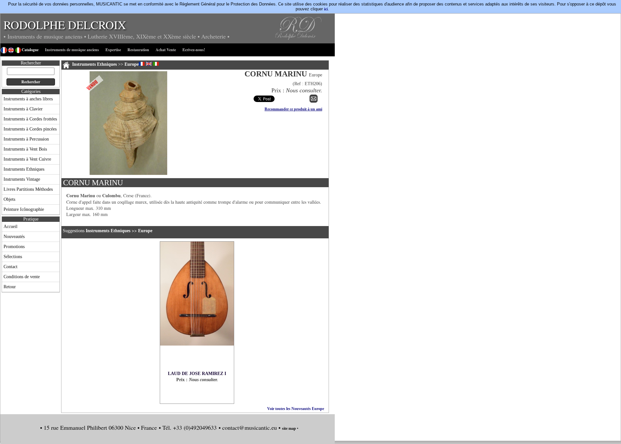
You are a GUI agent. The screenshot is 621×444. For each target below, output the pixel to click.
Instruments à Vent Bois (25, 149)
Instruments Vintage (22, 179)
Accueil (10, 226)
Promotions (14, 246)
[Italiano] (156, 64)
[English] (149, 64)
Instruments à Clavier (23, 109)
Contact (10, 266)
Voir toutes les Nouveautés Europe (295, 408)
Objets (9, 199)
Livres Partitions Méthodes (28, 189)
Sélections (13, 256)
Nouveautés (14, 236)
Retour (10, 286)
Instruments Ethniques (24, 169)
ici (326, 9)
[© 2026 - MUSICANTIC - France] (128, 173)
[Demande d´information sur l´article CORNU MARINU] (314, 101)
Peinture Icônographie (24, 209)
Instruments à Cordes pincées (30, 129)
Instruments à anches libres (28, 99)
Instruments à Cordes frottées (30, 119)
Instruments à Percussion (26, 139)
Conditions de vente (22, 276)
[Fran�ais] (142, 64)
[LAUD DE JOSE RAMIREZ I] (197, 306)
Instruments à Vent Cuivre (27, 159)
